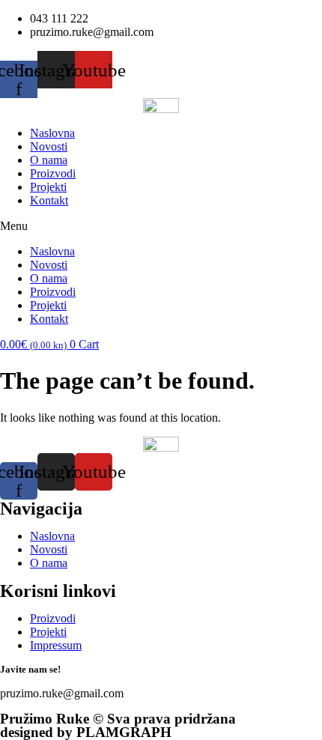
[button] (161, 226)
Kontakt (49, 200)
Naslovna (52, 133)
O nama (48, 160)
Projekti (48, 187)
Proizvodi (53, 173)
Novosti (48, 146)
